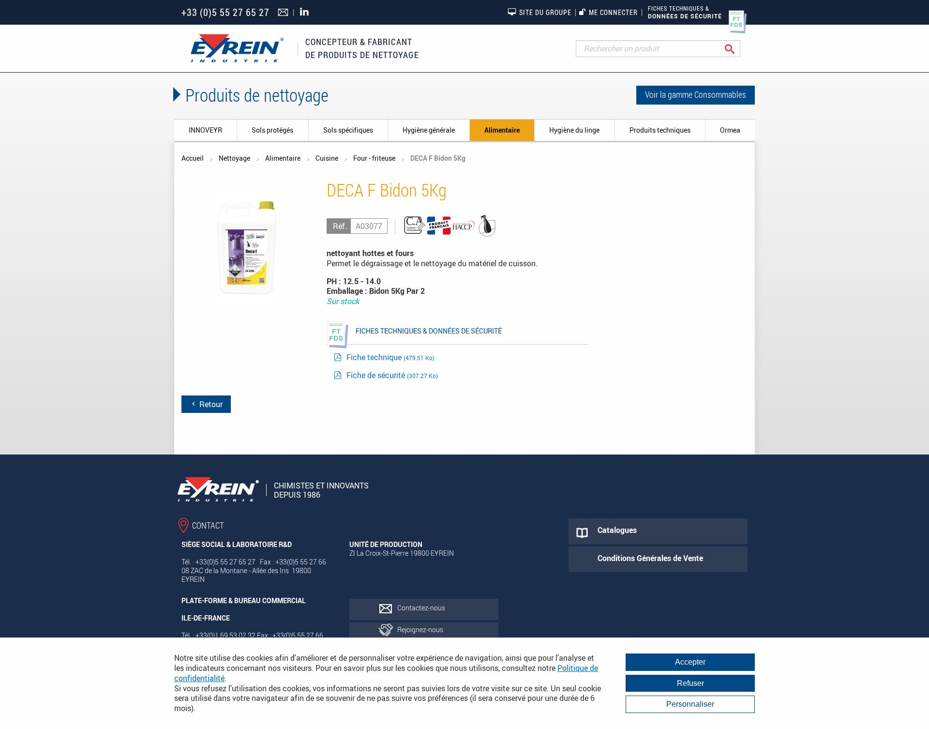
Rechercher (737, 49)
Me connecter (613, 12)
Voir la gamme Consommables (695, 94)
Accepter (690, 662)
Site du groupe (545, 12)
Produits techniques (659, 130)
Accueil (192, 158)
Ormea (730, 130)
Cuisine (326, 158)
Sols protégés (272, 130)
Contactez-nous (421, 607)
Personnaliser (690, 704)
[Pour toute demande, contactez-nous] (284, 13)
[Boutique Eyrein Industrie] (237, 48)
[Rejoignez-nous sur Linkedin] (307, 12)
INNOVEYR (205, 130)
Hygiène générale (429, 130)
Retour (210, 404)
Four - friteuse (374, 158)
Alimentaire (502, 130)
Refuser (690, 683)
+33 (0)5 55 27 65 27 (225, 12)
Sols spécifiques (348, 130)
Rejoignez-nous (420, 629)
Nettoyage (234, 158)
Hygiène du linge (574, 130)
